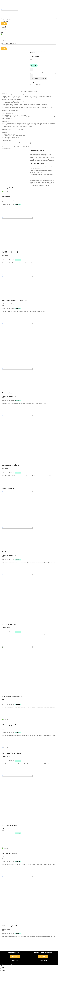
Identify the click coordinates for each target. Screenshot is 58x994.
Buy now (44, 78)
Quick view (4, 215)
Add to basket (34, 78)
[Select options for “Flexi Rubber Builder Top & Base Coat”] (4, 317)
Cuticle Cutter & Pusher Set (11, 465)
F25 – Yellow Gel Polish (9, 854)
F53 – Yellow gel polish (9, 926)
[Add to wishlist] (4, 208)
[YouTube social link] (31, 4)
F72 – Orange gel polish (10, 825)
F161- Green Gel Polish (9, 624)
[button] (4, 212)
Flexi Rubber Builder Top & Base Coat (14, 301)
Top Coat (5, 552)
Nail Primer (6, 197)
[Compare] (4, 194)
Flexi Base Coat (7, 393)
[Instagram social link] (29, 4)
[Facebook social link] (27, 4)
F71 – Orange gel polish (10, 725)
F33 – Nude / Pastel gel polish (12, 753)
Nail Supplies (13, 200)
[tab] (24, 91)
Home (31, 51)
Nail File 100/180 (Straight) (11, 252)
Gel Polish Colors (37, 51)
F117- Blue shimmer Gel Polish (12, 696)
